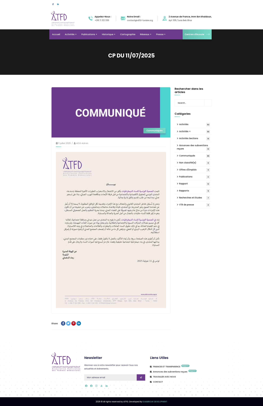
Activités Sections (194, 138)
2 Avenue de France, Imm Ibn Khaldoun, (190, 16)
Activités (194, 124)
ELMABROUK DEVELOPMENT (155, 401)
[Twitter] (68, 323)
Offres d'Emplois (194, 169)
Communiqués (154, 130)
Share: (54, 323)
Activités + (194, 131)
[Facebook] (63, 323)
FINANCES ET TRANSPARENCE (170, 366)
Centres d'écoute (194, 34)
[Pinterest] (73, 323)
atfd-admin (82, 143)
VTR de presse (194, 204)
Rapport (194, 183)
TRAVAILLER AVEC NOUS (164, 376)
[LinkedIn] (79, 323)
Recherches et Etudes (194, 197)
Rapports (194, 190)
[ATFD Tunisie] (66, 18)
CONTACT (157, 381)
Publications (194, 176)
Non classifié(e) (194, 162)
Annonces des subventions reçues (193, 147)
